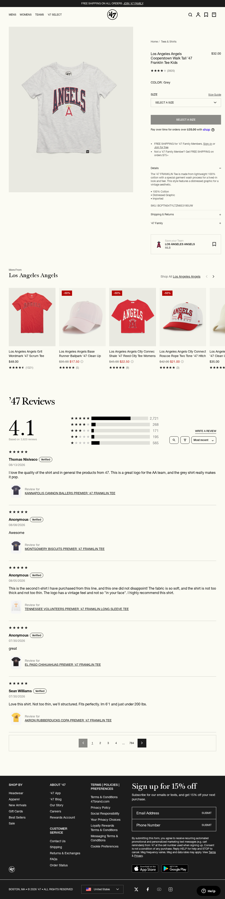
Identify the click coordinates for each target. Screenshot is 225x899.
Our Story (56, 805)
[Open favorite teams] (206, 14)
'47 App (55, 793)
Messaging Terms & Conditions (104, 838)
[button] (158, 70)
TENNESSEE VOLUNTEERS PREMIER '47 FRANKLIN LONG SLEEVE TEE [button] (77, 609)
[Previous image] (62, 317)
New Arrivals (17, 805)
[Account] (198, 14)
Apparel (14, 799)
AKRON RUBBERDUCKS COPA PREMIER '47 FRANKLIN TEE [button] (68, 720)
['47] (112, 14)
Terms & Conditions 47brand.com (104, 799)
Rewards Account (62, 817)
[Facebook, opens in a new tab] (147, 889)
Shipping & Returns (162, 214)
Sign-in (207, 143)
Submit (207, 813)
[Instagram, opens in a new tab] (170, 889)
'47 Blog (56, 799)
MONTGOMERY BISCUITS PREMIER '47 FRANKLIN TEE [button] (65, 549)
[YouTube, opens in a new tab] (159, 889)
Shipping (56, 847)
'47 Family (157, 223)
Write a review (205, 431)
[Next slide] (213, 276)
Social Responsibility (105, 813)
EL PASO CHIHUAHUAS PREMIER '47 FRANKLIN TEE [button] (63, 665)
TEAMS (39, 14)
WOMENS (26, 14)
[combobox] (186, 102)
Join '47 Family (133, 3)
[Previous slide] (206, 276)
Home (154, 41)
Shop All (180, 276)
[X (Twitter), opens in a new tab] (136, 889)
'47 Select (54, 14)
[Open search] (190, 14)
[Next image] (102, 317)
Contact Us (57, 841)
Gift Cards (16, 811)
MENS (12, 14)
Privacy (138, 855)
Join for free (161, 147)
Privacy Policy (100, 808)
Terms (212, 852)
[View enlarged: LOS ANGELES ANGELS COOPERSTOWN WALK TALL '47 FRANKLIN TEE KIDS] (71, 109)
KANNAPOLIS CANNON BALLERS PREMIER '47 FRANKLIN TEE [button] (70, 493)
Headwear (16, 793)
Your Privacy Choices (105, 820)
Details (155, 168)
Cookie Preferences (104, 846)
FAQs (53, 859)
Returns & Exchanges (65, 853)
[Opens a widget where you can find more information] (208, 891)
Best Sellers (17, 817)
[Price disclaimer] (82, 361)
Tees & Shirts (168, 41)
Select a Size (186, 119)
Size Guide (214, 94)
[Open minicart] (214, 14)
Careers (55, 811)
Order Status (59, 865)
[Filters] (185, 440)
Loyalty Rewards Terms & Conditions (104, 828)
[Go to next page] (142, 743)
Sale (12, 823)
